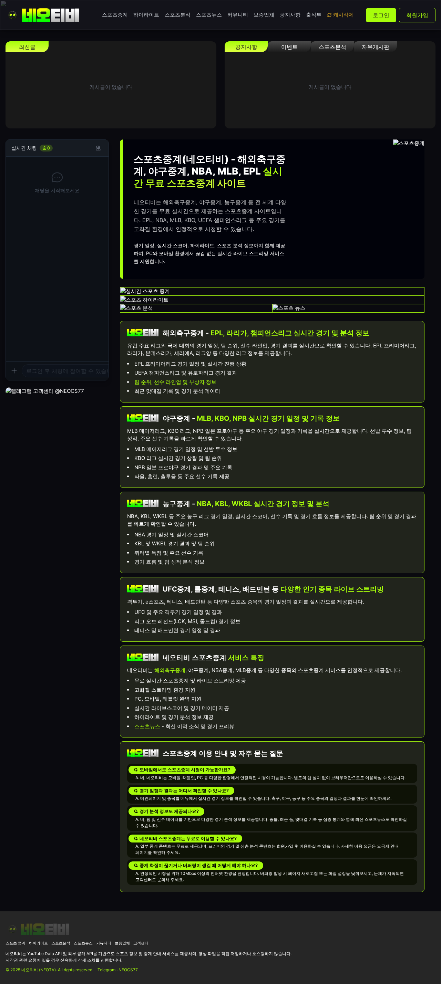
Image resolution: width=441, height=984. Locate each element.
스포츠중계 (115, 14)
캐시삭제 (343, 14)
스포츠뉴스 (209, 14)
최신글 (27, 46)
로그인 (381, 15)
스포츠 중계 (15, 943)
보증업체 (264, 14)
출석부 (313, 14)
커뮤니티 (237, 14)
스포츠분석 (178, 14)
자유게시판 (375, 46)
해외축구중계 (169, 670)
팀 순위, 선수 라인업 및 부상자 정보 (175, 382)
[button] (57, 370)
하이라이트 (146, 14)
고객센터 (140, 943)
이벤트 (289, 46)
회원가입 (417, 15)
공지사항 (290, 14)
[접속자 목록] (98, 148)
